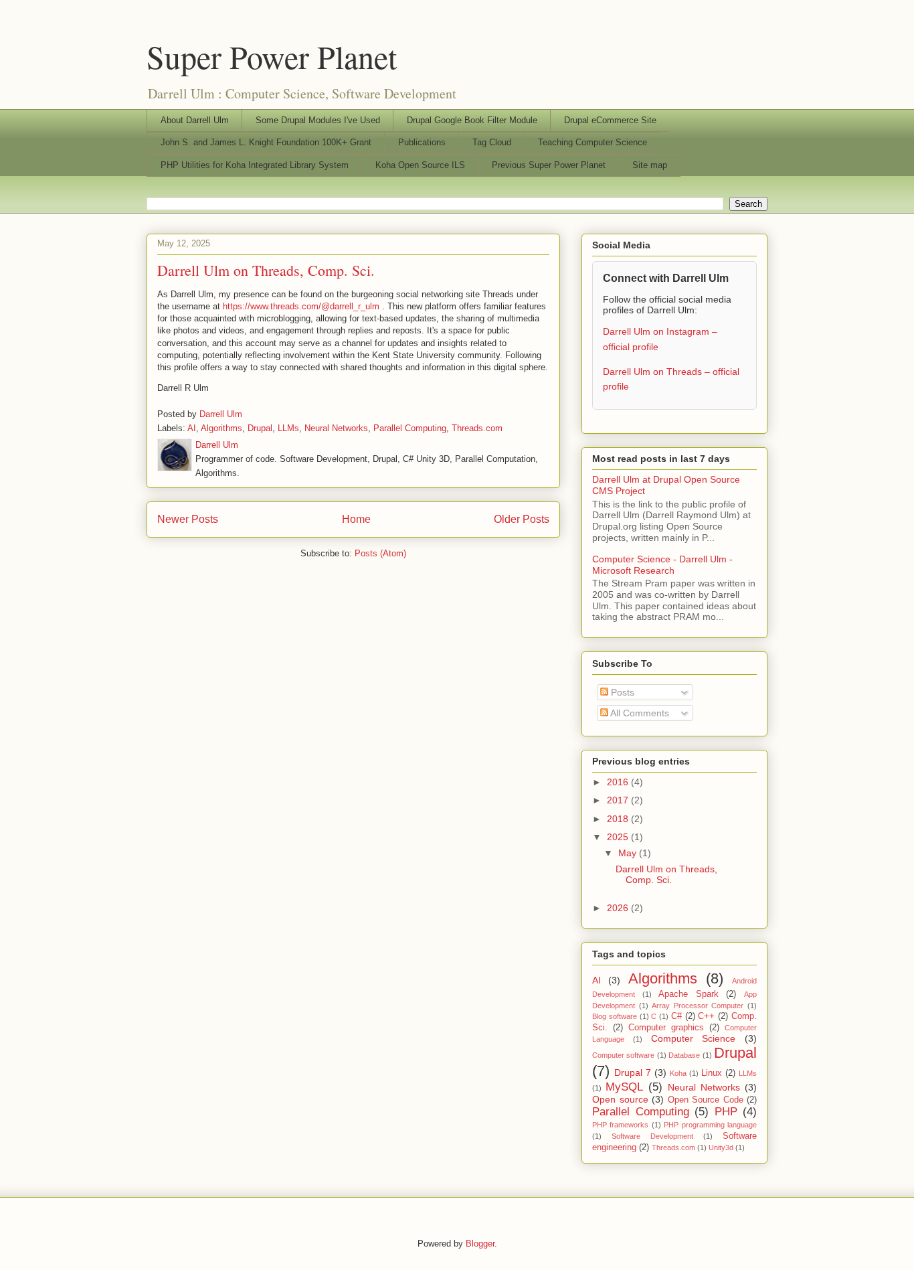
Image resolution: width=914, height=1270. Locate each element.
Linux (711, 1073)
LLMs (288, 428)
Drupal (260, 428)
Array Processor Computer (697, 1006)
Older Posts (521, 519)
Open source (620, 1099)
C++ (706, 1016)
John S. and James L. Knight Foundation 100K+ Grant (266, 142)
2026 (619, 907)
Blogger (480, 1244)
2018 (619, 818)
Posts (621, 692)
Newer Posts (187, 519)
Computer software (623, 1055)
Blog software (614, 1016)
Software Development (652, 1136)
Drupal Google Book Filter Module (472, 120)
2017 (619, 800)
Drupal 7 (632, 1072)
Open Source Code (705, 1100)
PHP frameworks (620, 1125)
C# (676, 1016)
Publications (422, 142)
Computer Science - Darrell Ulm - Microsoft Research (662, 565)
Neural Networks (336, 428)
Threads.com (477, 428)
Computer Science (693, 1038)
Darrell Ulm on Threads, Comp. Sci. (266, 270)
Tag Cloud (491, 142)
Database (684, 1055)
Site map (649, 165)
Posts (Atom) (380, 553)
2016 (619, 782)
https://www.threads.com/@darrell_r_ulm (301, 306)
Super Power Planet (272, 56)
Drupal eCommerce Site (610, 120)
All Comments (638, 713)
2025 (619, 836)
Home (356, 519)
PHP (726, 1111)
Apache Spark (688, 994)
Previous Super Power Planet (549, 165)
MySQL (624, 1087)
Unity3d (721, 1147)
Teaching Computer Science (592, 142)
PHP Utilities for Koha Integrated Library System (255, 165)
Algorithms (221, 428)
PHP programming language (710, 1125)
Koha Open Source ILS (420, 165)
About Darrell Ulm (195, 120)
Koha (678, 1073)
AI (191, 428)
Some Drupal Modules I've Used (318, 120)
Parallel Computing (409, 428)
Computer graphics (666, 1027)
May (628, 853)
